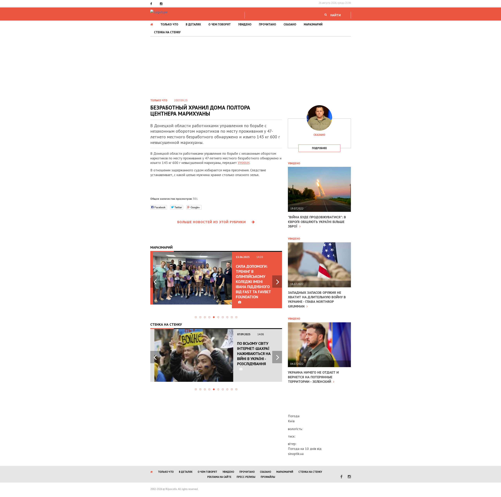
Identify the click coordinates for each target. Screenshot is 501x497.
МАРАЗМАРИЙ (313, 24)
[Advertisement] (250, 65)
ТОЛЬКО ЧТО (169, 24)
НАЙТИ (335, 15)
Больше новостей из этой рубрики (211, 222)
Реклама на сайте (219, 477)
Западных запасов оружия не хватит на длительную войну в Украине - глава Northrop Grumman (317, 299)
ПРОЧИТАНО (267, 24)
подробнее (319, 148)
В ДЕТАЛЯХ (193, 24)
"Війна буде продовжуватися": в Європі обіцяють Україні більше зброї (317, 221)
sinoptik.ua (296, 453)
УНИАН (244, 162)
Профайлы (268, 477)
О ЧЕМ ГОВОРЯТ (219, 24)
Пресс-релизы (246, 477)
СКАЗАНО (290, 24)
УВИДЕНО (244, 24)
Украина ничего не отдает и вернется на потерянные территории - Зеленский (313, 377)
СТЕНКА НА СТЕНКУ (167, 32)
